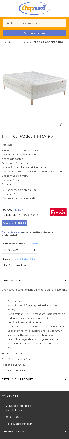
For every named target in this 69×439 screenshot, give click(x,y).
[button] (34, 33)
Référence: (9, 214)
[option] (34, 88)
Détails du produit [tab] (17, 379)
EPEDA (19, 209)
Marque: (7, 209)
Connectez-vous (12, 232)
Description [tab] (11, 280)
